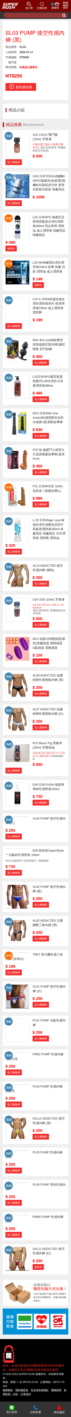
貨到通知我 (24, 87)
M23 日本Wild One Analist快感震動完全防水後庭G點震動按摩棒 (48, 418)
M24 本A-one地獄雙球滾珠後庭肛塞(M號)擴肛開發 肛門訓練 (49, 344)
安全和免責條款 (40, 1390)
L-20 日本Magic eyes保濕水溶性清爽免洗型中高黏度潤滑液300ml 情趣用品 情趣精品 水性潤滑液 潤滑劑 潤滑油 (49, 529)
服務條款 (8, 1390)
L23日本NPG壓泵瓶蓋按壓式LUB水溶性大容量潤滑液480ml (48, 381)
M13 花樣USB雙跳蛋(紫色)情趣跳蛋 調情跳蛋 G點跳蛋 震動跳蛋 (49, 643)
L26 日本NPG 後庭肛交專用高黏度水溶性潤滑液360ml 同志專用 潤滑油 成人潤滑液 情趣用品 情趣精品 (49, 226)
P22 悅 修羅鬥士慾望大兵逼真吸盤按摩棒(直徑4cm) (49, 454)
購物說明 (56, 1390)
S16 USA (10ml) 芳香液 (49, 599)
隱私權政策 (21, 1390)
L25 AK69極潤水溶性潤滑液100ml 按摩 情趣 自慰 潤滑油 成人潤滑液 (49, 267)
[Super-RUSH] (10, 6)
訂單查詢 (26, 1394)
